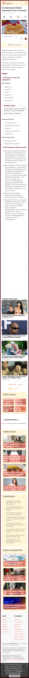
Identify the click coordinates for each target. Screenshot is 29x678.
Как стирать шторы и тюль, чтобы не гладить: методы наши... (12, 459)
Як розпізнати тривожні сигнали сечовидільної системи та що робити (15, 530)
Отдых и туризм (19, 634)
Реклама (4, 627)
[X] (11, 16)
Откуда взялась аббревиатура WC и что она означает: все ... (14, 607)
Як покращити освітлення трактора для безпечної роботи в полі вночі (15, 524)
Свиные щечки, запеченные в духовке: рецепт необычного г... (14, 474)
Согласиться (14, 676)
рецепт (20, 384)
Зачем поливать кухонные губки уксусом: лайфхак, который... (20, 407)
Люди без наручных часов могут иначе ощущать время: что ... (14, 592)
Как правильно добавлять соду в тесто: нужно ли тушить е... (8, 400)
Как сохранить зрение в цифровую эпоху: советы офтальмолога (13, 502)
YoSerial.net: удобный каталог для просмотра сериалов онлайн (15, 508)
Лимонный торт (11, 384)
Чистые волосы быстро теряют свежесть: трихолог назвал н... (14, 488)
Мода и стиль (19, 632)
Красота (17, 627)
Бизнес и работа (20, 636)
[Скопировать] (25, 16)
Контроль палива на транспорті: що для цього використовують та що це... (16, 518)
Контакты (5, 629)
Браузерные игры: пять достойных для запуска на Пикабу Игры (14, 541)
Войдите (4, 423)
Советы (4, 622)
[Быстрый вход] (23, 2)
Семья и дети (19, 622)
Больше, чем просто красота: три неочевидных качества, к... (14, 445)
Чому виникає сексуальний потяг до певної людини (8, 408)
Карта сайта (6, 632)
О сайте (4, 624)
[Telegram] (4, 16)
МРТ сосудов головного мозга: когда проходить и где (15, 536)
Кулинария (18, 629)
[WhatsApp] (18, 16)
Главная (4, 619)
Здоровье (17, 624)
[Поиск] (20, 2)
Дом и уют (18, 619)
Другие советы (19, 639)
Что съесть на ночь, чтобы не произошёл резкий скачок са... (13, 564)
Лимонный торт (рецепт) (12, 113)
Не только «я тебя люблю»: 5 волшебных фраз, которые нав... (14, 578)
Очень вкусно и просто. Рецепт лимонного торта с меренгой (15, 109)
